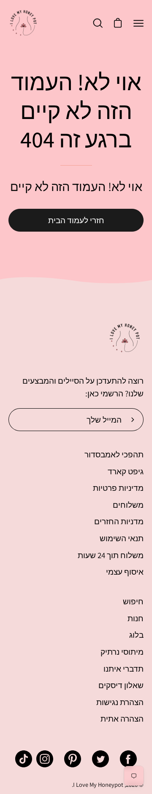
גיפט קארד (126, 471)
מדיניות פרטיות (118, 487)
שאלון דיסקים (121, 685)
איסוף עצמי (125, 571)
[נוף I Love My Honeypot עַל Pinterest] (72, 758)
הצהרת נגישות (120, 702)
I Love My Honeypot (98, 784)
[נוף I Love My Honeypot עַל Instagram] (44, 758)
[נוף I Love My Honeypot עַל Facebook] (128, 758)
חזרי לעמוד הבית (76, 220)
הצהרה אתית (122, 718)
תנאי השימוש (122, 538)
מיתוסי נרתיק (122, 651)
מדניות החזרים (119, 521)
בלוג (136, 634)
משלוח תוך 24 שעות (111, 555)
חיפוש (133, 601)
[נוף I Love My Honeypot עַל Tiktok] (23, 758)
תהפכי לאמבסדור (114, 454)
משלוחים (128, 504)
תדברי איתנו (123, 668)
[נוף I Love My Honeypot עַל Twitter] (100, 758)
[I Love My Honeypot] (23, 23)
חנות (136, 618)
